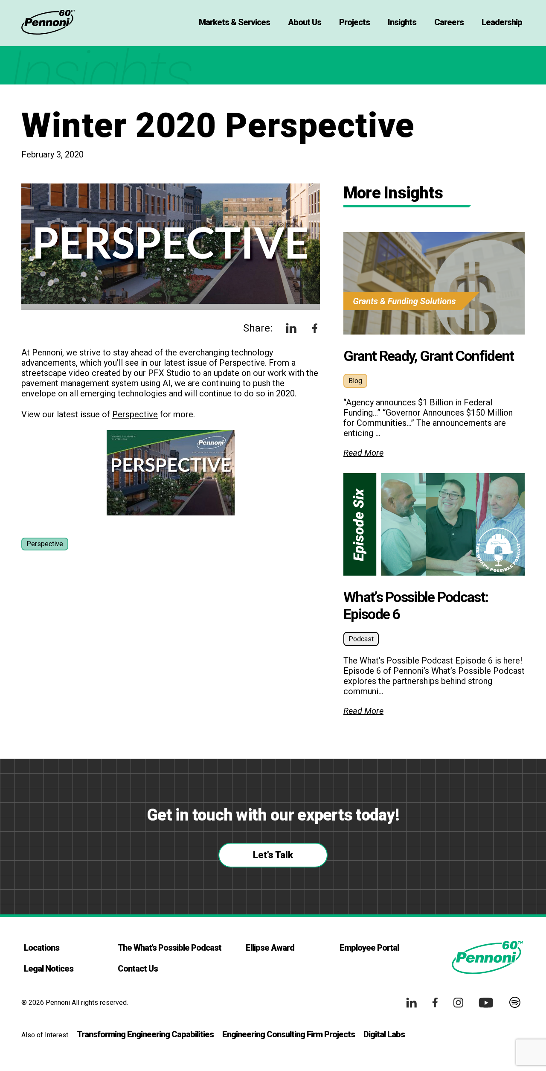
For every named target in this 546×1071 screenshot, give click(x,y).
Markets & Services (234, 22)
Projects (354, 22)
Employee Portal (369, 948)
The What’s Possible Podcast (169, 948)
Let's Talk (273, 855)
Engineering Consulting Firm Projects (288, 1034)
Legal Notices (48, 968)
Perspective (135, 414)
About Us (304, 22)
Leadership (502, 22)
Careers (449, 22)
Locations (41, 948)
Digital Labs (384, 1034)
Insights (402, 22)
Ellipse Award (270, 948)
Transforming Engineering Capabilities (145, 1034)
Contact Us (138, 968)
